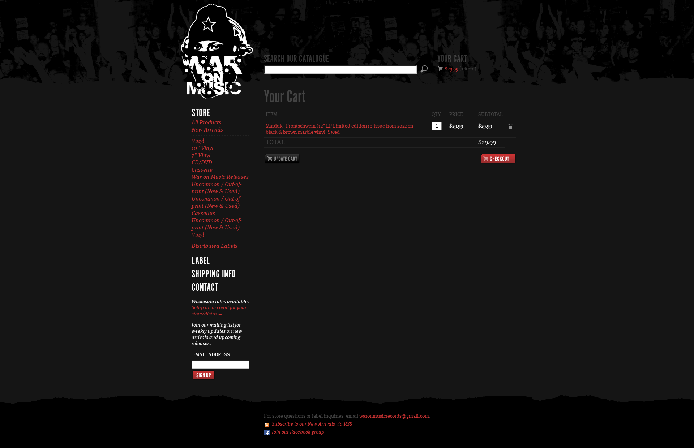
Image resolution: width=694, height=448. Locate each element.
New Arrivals (207, 130)
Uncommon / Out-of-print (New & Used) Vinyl (217, 228)
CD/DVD (202, 163)
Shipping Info (214, 274)
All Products (206, 123)
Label (201, 261)
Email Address (211, 354)
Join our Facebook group (298, 432)
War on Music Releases (220, 177)
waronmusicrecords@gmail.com (394, 416)
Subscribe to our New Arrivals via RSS (312, 424)
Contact (205, 288)
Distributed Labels (214, 246)
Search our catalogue (296, 59)
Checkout (498, 158)
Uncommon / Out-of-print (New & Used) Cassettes (217, 206)
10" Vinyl (202, 148)
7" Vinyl (201, 156)
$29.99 (451, 69)
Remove (510, 126)
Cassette (202, 170)
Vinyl (198, 141)
